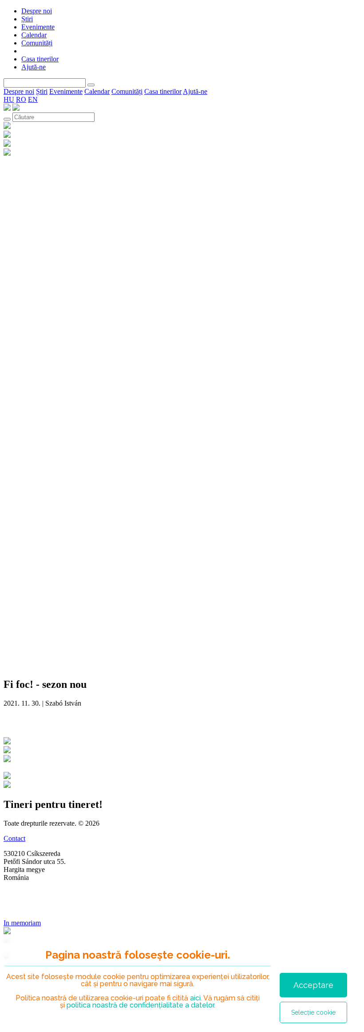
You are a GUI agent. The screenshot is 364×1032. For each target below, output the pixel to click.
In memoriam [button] (22, 923)
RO (21, 99)
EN (33, 99)
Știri (27, 19)
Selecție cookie (313, 1012)
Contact (14, 838)
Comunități (36, 43)
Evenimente (38, 27)
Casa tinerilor (40, 59)
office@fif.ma (23, 892)
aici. (196, 998)
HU (9, 99)
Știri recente (32, 722)
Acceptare (313, 985)
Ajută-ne (33, 67)
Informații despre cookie (37, 908)
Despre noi (36, 11)
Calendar (34, 35)
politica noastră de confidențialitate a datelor (139, 1005)
